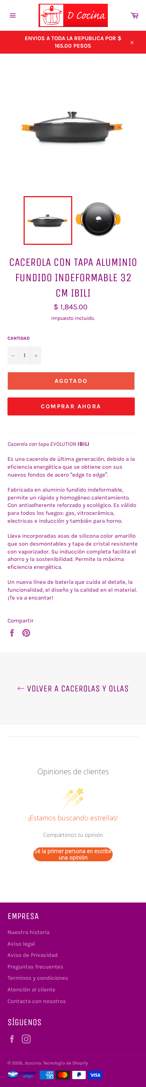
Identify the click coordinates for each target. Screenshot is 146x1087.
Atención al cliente (31, 989)
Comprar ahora (71, 406)
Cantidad (18, 338)
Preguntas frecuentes (35, 966)
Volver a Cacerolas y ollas (77, 688)
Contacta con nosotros (36, 1001)
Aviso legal (21, 943)
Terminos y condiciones (37, 978)
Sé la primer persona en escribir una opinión (73, 854)
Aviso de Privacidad (32, 955)
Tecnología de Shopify (65, 1063)
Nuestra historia (28, 932)
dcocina (33, 1063)
